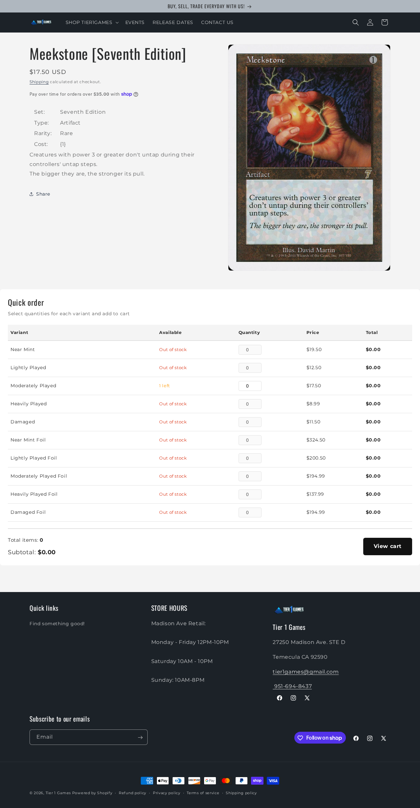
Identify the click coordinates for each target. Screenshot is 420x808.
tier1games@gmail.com (306, 671)
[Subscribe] (140, 737)
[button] (91, 22)
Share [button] (43, 194)
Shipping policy (241, 792)
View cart (388, 546)
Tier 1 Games (58, 793)
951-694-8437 (292, 686)
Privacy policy (166, 792)
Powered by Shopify (92, 793)
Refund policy (132, 792)
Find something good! (57, 623)
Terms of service (203, 792)
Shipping (39, 81)
